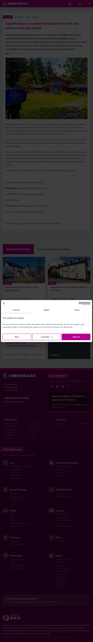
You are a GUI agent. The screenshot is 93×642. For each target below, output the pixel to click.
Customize (45, 337)
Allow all (76, 337)
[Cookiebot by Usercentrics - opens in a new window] (80, 303)
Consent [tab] (16, 310)
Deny (17, 337)
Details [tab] (46, 310)
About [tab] (76, 310)
